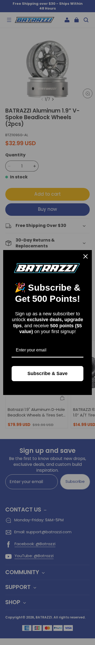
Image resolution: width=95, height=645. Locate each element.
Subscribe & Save (47, 373)
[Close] (85, 256)
